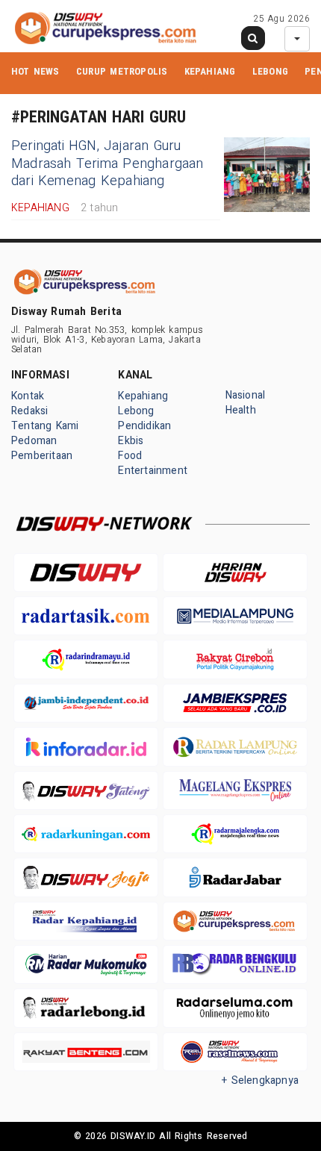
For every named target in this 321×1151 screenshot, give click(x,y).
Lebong (270, 71)
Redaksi (29, 411)
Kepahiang (210, 71)
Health (240, 410)
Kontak (27, 396)
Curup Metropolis (121, 71)
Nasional (245, 395)
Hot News (35, 71)
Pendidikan (144, 426)
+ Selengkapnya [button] (260, 1080)
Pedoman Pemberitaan (41, 448)
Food (130, 456)
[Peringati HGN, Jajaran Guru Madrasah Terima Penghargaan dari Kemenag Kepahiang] (267, 174)
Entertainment (152, 470)
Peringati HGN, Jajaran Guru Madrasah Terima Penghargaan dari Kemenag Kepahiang (107, 163)
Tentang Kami (45, 426)
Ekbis (130, 441)
